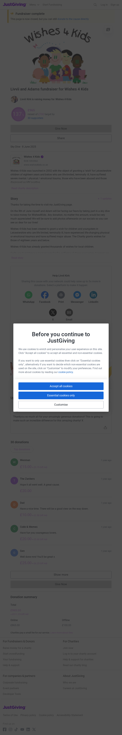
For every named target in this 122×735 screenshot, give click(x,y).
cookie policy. (66, 372)
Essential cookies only (61, 395)
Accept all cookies (61, 386)
